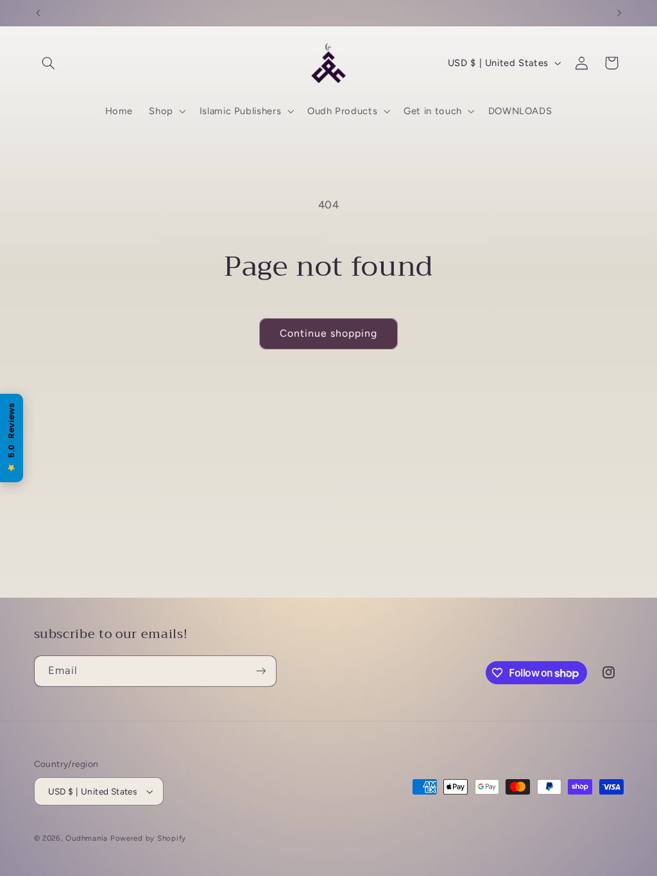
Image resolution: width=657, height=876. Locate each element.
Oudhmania (86, 838)
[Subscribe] (260, 671)
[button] (49, 63)
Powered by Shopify (148, 838)
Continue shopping (329, 333)
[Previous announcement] (38, 13)
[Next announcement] (619, 13)
